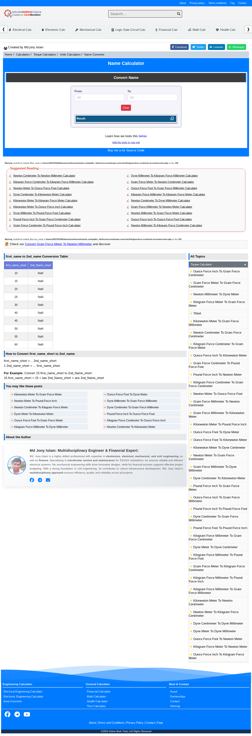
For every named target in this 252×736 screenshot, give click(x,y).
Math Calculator (96, 696)
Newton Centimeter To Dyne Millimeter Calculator (160, 200)
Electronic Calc (55, 29)
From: (78, 91)
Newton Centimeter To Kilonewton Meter (131, 426)
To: (129, 91)
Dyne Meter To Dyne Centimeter (215, 547)
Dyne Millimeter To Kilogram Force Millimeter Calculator (164, 175)
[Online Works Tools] (23, 14)
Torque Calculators (45, 54)
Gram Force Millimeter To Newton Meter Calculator (161, 206)
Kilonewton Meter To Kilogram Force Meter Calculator (45, 200)
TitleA (197, 313)
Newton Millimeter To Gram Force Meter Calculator (161, 213)
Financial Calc (168, 29)
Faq (232, 3)
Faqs (160, 722)
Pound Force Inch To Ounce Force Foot (131, 414)
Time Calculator (96, 706)
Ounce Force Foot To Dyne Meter (127, 394)
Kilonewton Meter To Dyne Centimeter (219, 447)
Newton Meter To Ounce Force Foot (217, 394)
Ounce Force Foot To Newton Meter (217, 639)
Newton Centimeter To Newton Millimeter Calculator (44, 175)
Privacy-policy (197, 3)
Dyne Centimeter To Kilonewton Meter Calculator (42, 194)
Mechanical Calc (91, 29)
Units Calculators (70, 54)
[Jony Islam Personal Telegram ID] (40, 480)
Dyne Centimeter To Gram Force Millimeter (133, 407)
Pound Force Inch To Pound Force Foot (220, 509)
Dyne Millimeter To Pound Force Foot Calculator (42, 213)
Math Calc (199, 29)
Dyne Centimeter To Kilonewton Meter (219, 478)
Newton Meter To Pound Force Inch (35, 400)
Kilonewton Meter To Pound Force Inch (219, 424)
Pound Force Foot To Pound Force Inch (220, 528)
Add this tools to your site (126, 142)
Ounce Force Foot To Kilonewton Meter (220, 440)
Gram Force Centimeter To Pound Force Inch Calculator (47, 225)
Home (8, 54)
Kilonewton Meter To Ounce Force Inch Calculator (43, 206)
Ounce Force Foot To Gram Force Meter (38, 420)
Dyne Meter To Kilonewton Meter (33, 414)
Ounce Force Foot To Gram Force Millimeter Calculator (164, 188)
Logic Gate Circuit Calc (130, 29)
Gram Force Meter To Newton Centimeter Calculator (162, 181)
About (183, 3)
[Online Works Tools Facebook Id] (7, 715)
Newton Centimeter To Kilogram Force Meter (41, 407)
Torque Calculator (218, 264)
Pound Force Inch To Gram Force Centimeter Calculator (47, 219)
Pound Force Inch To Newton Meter (217, 374)
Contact (242, 3)
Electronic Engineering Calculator (23, 696)
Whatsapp (238, 47)
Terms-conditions (217, 3)
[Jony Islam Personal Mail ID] (48, 480)
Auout (173, 691)
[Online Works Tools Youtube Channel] (27, 715)
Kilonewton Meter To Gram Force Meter (38, 394)
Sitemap (175, 706)
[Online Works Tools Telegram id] (17, 715)
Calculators (23, 54)
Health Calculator (97, 701)
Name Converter (94, 54)
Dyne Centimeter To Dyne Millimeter (218, 623)
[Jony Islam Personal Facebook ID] (32, 480)
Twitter (200, 47)
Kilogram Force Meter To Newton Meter (220, 646)
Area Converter (13, 701)
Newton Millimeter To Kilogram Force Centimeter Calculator (166, 225)
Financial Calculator (99, 691)
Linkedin (218, 47)
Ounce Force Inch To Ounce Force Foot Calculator (161, 219)
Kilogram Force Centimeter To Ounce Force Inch (136, 420)
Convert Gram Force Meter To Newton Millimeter (58, 244)
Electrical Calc (22, 29)
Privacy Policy (135, 722)
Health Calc (228, 29)
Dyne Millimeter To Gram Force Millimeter (132, 400)
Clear (126, 107)
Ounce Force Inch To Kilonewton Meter (220, 355)
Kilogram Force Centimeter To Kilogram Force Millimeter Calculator (53, 181)
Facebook (181, 47)
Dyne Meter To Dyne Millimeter (214, 631)
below (143, 136)
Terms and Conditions (111, 722)
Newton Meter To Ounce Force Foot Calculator (41, 188)
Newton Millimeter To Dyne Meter (216, 294)
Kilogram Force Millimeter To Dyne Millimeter (41, 426)
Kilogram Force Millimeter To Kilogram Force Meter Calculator (168, 194)
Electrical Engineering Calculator (23, 691)
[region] (95, 305)
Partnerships (177, 696)
